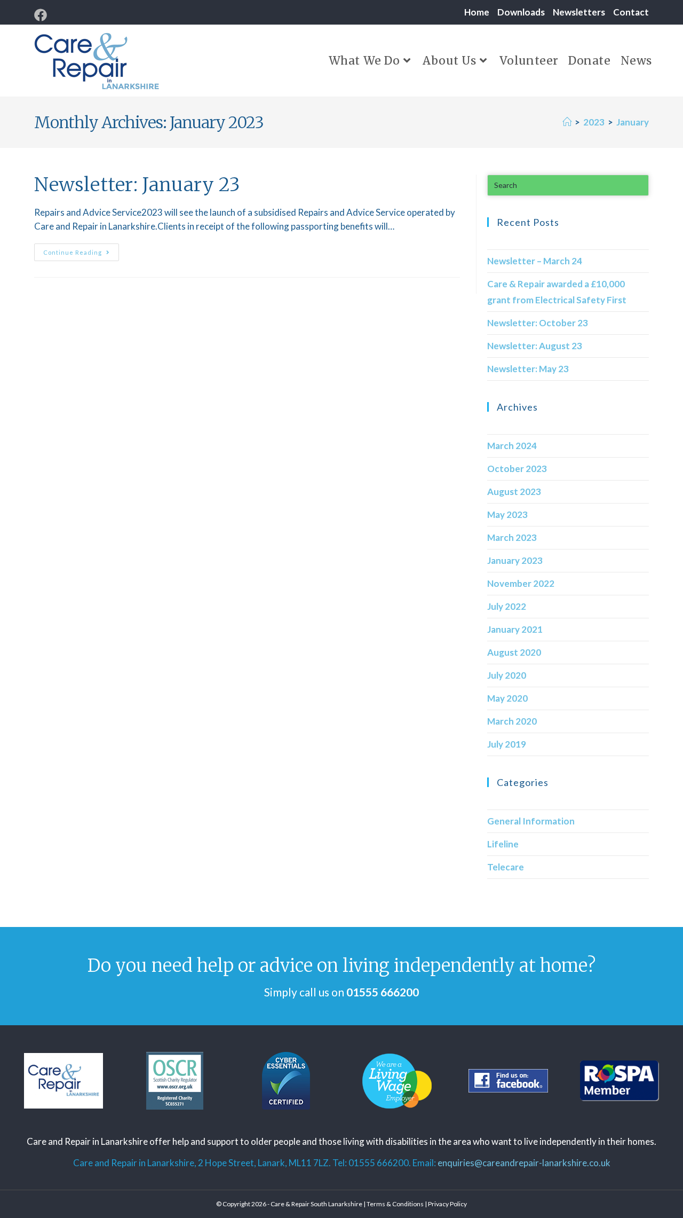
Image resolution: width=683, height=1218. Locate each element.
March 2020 (512, 721)
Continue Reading (81, 249)
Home (476, 12)
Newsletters (579, 12)
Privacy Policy (447, 1204)
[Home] (566, 122)
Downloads (521, 12)
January (632, 122)
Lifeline (503, 844)
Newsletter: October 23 (537, 322)
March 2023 (512, 537)
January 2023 (515, 560)
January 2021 (515, 629)
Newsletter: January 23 (137, 185)
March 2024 (512, 445)
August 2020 (514, 652)
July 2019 (506, 744)
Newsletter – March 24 (534, 260)
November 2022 (520, 583)
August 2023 (514, 491)
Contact (631, 12)
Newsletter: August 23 (534, 345)
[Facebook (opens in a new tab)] (42, 15)
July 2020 (506, 675)
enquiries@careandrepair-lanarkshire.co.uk (524, 1162)
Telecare (505, 867)
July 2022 (506, 606)
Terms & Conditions (395, 1204)
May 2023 (507, 514)
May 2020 (507, 698)
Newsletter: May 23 (528, 368)
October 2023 (517, 468)
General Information (531, 821)
